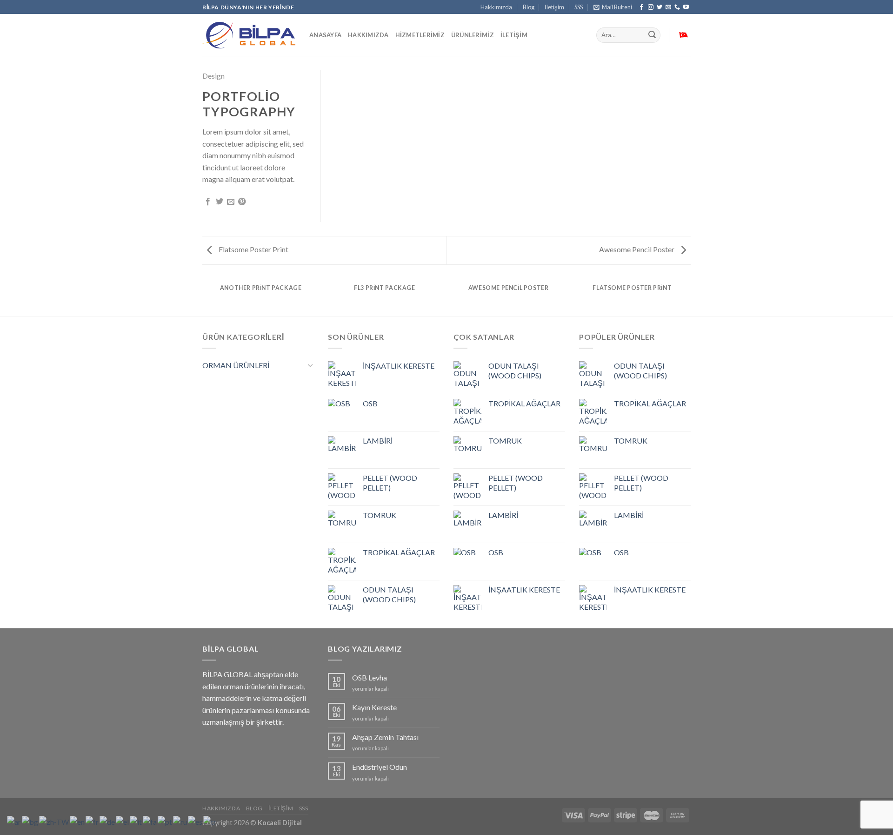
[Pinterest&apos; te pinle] (242, 202)
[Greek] (123, 820)
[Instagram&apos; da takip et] (650, 7)
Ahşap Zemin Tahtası (385, 737)
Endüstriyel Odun (379, 766)
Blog (528, 7)
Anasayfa (325, 35)
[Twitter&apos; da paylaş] (219, 202)
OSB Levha (369, 677)
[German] (108, 820)
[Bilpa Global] (248, 35)
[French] (93, 820)
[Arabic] (14, 820)
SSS (578, 7)
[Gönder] (652, 35)
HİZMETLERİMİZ (420, 35)
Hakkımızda (496, 7)
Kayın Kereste (374, 707)
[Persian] (150, 820)
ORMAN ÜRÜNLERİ (235, 365)
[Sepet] (683, 35)
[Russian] (180, 820)
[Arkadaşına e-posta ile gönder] (230, 202)
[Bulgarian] (30, 820)
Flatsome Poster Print (252, 249)
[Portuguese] (165, 820)
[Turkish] (210, 820)
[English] (78, 820)
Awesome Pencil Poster (637, 249)
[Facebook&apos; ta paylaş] (208, 202)
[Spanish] (195, 820)
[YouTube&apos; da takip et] (686, 7)
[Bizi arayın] (677, 7)
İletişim (554, 7)
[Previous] (204, 297)
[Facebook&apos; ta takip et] (641, 7)
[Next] (689, 297)
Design (213, 75)
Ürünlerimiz (472, 35)
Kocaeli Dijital (280, 823)
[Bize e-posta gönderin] (668, 7)
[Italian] (136, 820)
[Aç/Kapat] (310, 364)
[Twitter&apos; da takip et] (659, 7)
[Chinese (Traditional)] (54, 820)
